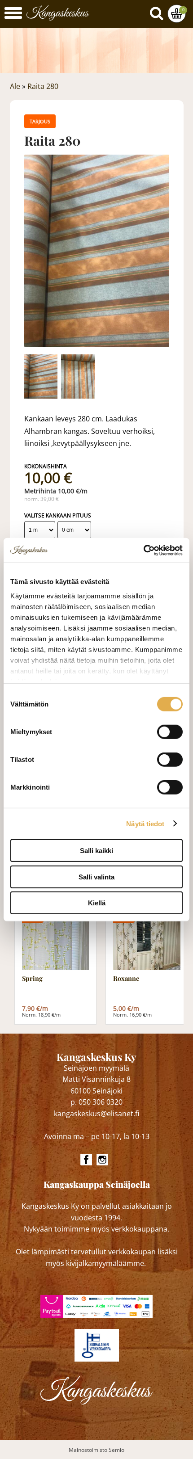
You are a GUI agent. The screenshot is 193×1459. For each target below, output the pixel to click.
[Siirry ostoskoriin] (176, 13)
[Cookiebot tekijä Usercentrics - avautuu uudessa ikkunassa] (143, 550)
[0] (176, 13)
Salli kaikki (96, 850)
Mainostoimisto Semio (96, 1450)
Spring (32, 979)
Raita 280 (42, 86)
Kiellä (96, 903)
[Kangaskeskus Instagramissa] (102, 1159)
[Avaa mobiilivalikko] (13, 14)
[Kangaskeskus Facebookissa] (86, 1159)
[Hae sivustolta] (158, 12)
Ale (15, 86)
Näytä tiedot (145, 823)
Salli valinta (96, 876)
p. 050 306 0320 (96, 1102)
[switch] (170, 732)
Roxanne (126, 979)
